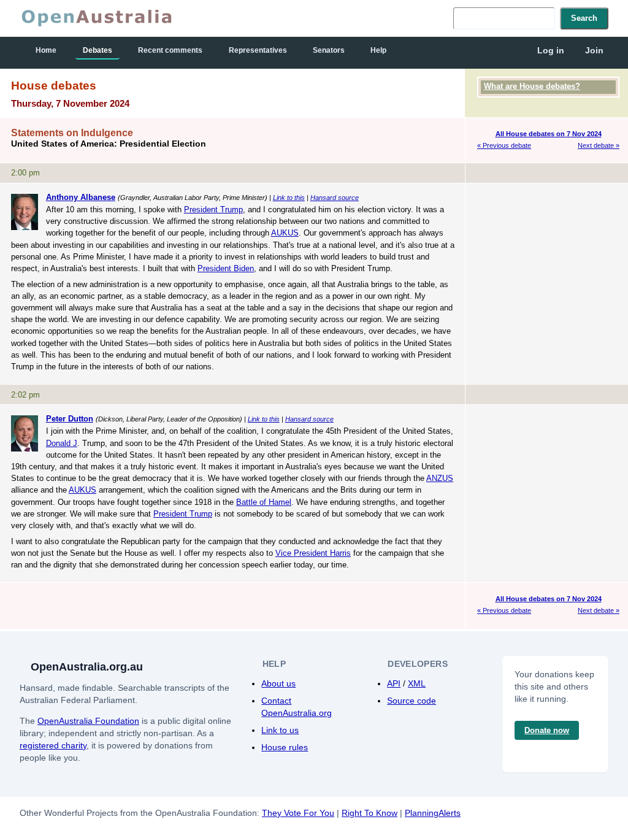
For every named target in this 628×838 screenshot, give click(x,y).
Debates (97, 50)
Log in (550, 50)
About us (278, 683)
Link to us (280, 730)
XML (417, 683)
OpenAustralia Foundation (88, 721)
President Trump (213, 209)
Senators (329, 50)
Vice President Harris (313, 553)
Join (594, 50)
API (393, 683)
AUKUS (285, 232)
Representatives (258, 50)
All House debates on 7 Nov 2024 (549, 133)
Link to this (289, 197)
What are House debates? (532, 86)
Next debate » (598, 145)
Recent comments (170, 50)
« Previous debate (504, 145)
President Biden (225, 268)
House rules (284, 747)
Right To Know (369, 813)
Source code (411, 700)
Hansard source (334, 197)
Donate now (546, 730)
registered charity (53, 745)
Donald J (61, 443)
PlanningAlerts (433, 813)
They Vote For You (298, 813)
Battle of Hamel (263, 502)
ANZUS (439, 478)
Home (46, 50)
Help (378, 50)
